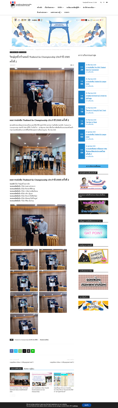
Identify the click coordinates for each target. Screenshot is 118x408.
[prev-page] (11, 395)
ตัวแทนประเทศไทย (44, 339)
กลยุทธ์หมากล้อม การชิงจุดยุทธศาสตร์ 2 (62, 362)
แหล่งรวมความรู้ (55, 12)
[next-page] (14, 395)
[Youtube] (106, 2)
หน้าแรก (12, 49)
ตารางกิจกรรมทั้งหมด (93, 166)
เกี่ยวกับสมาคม (49, 7)
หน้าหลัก (39, 7)
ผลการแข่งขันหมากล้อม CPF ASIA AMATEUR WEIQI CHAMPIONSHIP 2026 (19, 389)
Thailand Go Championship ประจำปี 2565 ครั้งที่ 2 (26, 339)
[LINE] (33, 351)
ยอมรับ (86, 405)
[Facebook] (103, 2)
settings (75, 406)
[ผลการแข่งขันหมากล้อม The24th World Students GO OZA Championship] (42, 379)
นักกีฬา (60, 7)
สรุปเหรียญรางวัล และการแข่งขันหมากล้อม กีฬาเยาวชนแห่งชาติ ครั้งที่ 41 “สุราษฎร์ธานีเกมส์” (63, 389)
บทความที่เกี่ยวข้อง (16, 369)
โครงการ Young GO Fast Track (96, 110)
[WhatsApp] (20, 351)
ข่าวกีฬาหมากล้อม (88, 7)
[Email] (24, 351)
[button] (101, 2)
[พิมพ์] (28, 351)
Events (66, 12)
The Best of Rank (91, 122)
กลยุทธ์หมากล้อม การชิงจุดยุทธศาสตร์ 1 (22, 362)
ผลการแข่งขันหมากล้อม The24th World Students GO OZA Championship (40, 389)
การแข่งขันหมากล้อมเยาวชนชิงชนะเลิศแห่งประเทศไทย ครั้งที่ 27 (96, 151)
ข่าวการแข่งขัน (30, 49)
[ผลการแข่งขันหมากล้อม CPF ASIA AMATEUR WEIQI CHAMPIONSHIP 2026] (20, 379)
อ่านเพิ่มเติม (90, 72)
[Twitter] (16, 351)
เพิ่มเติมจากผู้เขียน (29, 369)
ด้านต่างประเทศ (42, 12)
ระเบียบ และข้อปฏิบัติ (72, 7)
